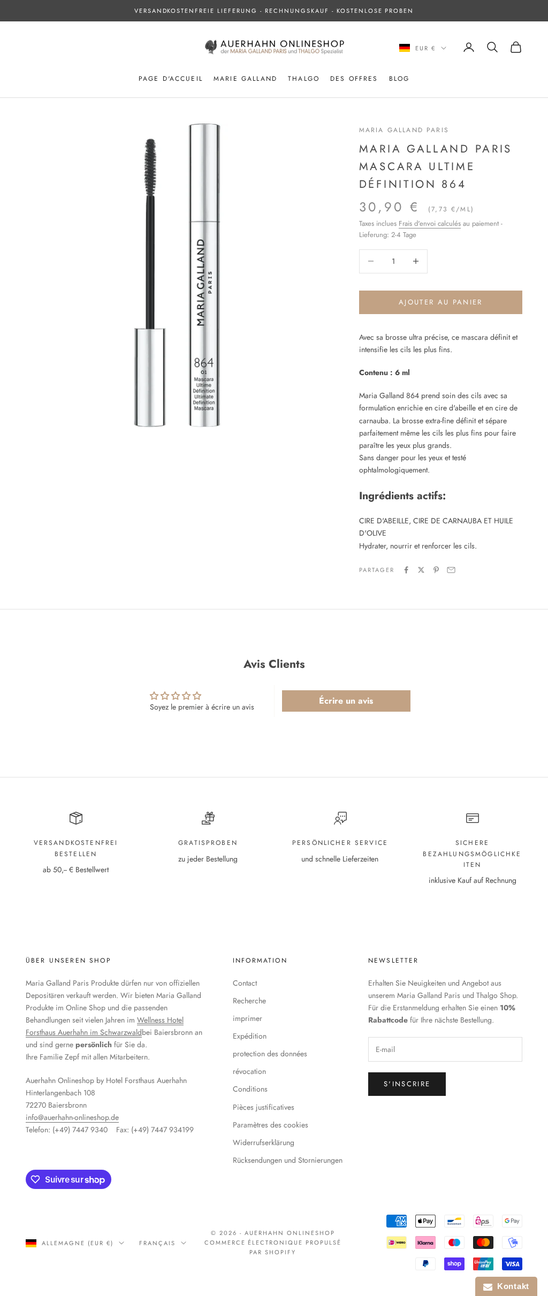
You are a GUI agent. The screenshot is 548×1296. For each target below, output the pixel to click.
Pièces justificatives (263, 1107)
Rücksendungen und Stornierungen (287, 1160)
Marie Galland (245, 78)
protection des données (270, 1053)
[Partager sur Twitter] (421, 570)
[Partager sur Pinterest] (436, 570)
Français (157, 1243)
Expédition (250, 1036)
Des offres (354, 78)
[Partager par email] (451, 570)
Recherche (249, 1000)
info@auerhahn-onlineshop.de (72, 1117)
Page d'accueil (171, 78)
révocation (249, 1071)
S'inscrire (407, 1084)
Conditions (250, 1089)
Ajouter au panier (441, 302)
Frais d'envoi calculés (430, 223)
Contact (245, 983)
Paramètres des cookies (270, 1124)
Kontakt (510, 1286)
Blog (399, 78)
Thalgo (303, 78)
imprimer (247, 1018)
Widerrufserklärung (263, 1142)
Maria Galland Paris (404, 130)
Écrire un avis (346, 701)
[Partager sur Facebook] (406, 570)
